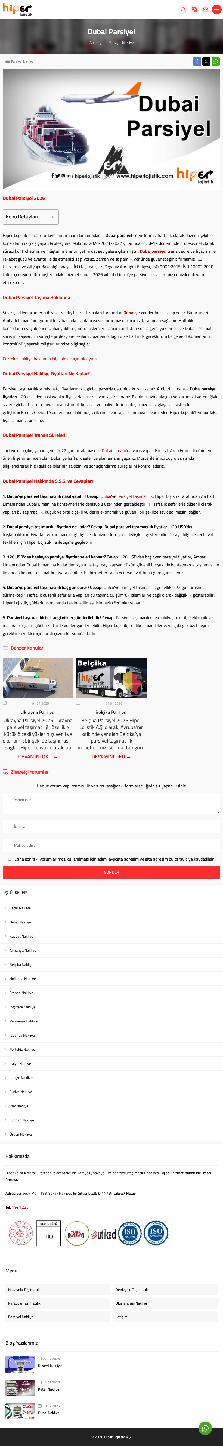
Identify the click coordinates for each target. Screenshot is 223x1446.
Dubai (106, 496)
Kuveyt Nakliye (50, 1365)
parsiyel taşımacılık (135, 496)
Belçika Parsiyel (111, 712)
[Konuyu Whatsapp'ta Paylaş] (216, 61)
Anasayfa (97, 42)
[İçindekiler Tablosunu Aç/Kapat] (47, 217)
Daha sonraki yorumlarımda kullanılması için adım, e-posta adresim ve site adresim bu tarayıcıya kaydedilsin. (114, 859)
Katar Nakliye (48, 1389)
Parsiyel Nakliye (121, 42)
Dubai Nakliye (49, 1412)
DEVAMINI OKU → (38, 756)
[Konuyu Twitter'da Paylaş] (206, 61)
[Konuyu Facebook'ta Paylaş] (197, 61)
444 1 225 (20, 1207)
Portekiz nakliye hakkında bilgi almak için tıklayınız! (50, 358)
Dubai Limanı (114, 450)
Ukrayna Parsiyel (38, 712)
